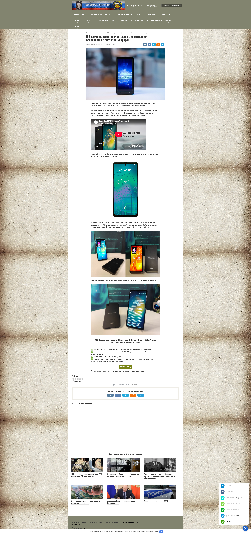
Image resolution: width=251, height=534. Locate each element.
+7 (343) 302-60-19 (134, 6)
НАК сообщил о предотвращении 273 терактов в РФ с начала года (86, 475)
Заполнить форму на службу (172, 5)
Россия (113, 44)
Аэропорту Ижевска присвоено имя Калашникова (121, 502)
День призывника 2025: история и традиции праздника (85, 502)
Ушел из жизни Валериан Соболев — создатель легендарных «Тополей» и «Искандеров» (159, 476)
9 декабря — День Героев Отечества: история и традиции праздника (123, 475)
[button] (245, 528)
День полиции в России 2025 (156, 501)
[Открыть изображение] (98, 5)
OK (161, 532)
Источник (135, 385)
